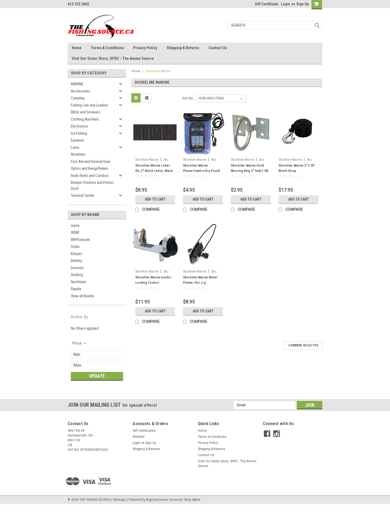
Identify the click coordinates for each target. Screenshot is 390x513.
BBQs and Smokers (85, 112)
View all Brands (82, 296)
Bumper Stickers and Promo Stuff (92, 185)
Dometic (77, 267)
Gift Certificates (144, 431)
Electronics (79, 126)
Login (285, 4)
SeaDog (77, 274)
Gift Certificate (266, 4)
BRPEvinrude (80, 239)
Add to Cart (155, 199)
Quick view (155, 151)
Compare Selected (303, 345)
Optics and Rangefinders (89, 168)
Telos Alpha (191, 500)
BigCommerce (157, 500)
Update (97, 376)
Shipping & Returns (183, 47)
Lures (75, 147)
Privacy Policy (145, 47)
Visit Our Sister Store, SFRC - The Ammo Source (113, 58)
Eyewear (77, 140)
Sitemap (119, 500)
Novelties (78, 154)
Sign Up (302, 4)
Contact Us (218, 47)
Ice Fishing (79, 133)
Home (76, 47)
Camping (77, 98)
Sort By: (188, 98)
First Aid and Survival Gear (90, 161)
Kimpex (76, 253)
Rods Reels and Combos (90, 175)
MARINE (77, 84)
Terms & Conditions (107, 47)
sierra (75, 225)
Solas (75, 246)
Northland (78, 281)
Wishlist (139, 437)
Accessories (80, 91)
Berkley (76, 260)
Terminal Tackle (82, 195)
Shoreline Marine (158, 71)
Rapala (76, 288)
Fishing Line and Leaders (89, 105)
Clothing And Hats (85, 119)
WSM (75, 232)
